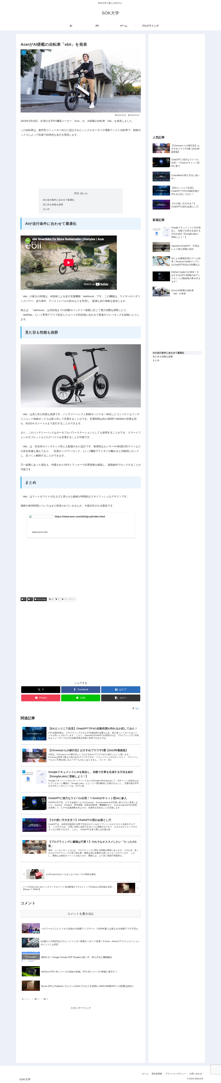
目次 (76, 193)
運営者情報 (157, 1073)
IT (31, 599)
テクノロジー (69, 599)
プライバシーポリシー (175, 1073)
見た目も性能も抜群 (53, 204)
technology (41, 599)
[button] (120, 698)
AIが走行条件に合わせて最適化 (58, 200)
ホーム (145, 1073)
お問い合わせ (195, 1073)
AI (25, 599)
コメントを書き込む (80, 913)
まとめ (46, 209)
